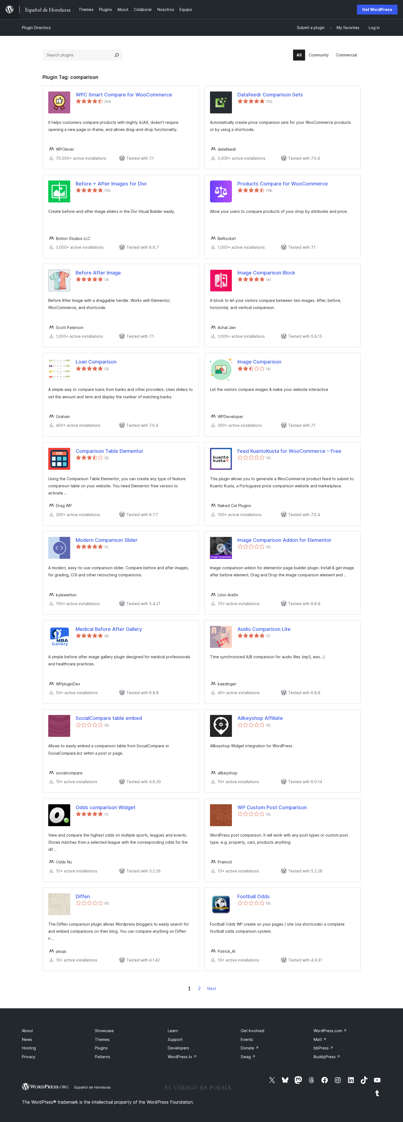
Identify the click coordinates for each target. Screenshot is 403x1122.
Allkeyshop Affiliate (260, 718)
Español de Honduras (92, 1087)
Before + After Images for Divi (111, 184)
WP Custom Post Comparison (272, 807)
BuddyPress (327, 1056)
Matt (320, 1039)
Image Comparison (259, 362)
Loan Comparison (96, 362)
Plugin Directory (36, 27)
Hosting (29, 1048)
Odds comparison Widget (105, 807)
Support (175, 1039)
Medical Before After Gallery (109, 629)
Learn (173, 1030)
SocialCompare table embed (109, 718)
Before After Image (98, 273)
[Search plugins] (116, 55)
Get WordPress (377, 9)
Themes (102, 1039)
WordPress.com (330, 1030)
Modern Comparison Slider (107, 540)
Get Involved (252, 1030)
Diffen (83, 896)
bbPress (323, 1048)
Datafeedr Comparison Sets (270, 95)
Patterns (102, 1056)
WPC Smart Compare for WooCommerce (124, 95)
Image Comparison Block (266, 273)
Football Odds (253, 896)
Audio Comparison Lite (264, 629)
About (27, 1030)
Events (247, 1039)
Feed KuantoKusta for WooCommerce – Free (289, 451)
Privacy (28, 1056)
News (27, 1039)
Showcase (104, 1030)
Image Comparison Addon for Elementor (284, 540)
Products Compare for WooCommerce (282, 184)
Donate (250, 1048)
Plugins (101, 1048)
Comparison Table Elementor (109, 451)
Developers (178, 1048)
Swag (248, 1056)
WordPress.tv (182, 1056)
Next (211, 988)
